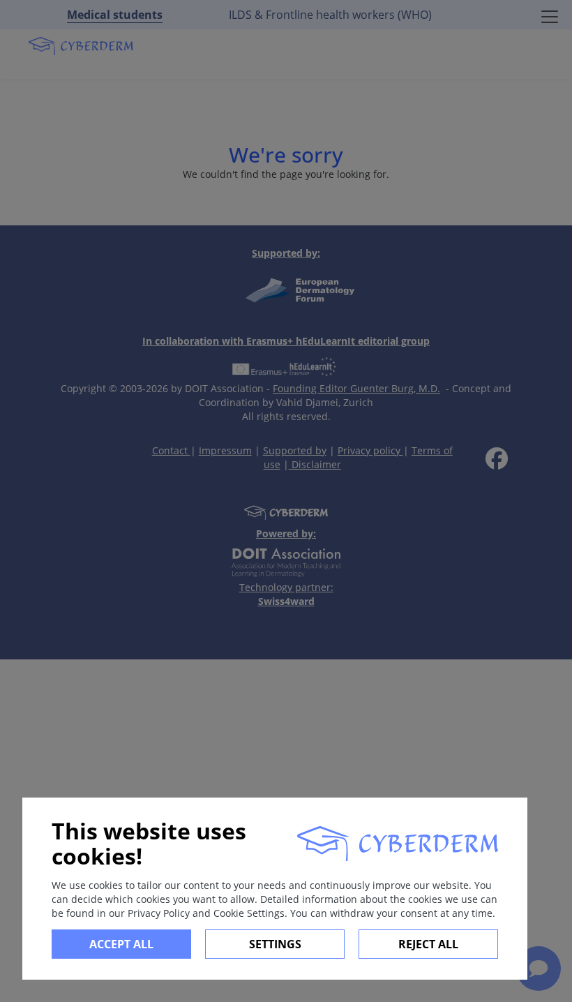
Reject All (428, 944)
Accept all (121, 944)
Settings (275, 944)
